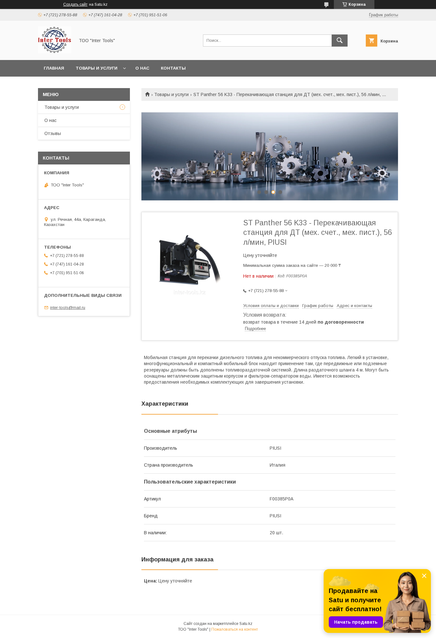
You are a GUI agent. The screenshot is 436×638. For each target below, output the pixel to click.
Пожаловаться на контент (234, 629)
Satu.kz (245, 623)
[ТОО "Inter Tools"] (54, 51)
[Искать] (340, 40)
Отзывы (52, 133)
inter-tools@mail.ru (67, 307)
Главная (54, 68)
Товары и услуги (96, 68)
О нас (142, 68)
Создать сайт (75, 4)
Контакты (173, 68)
